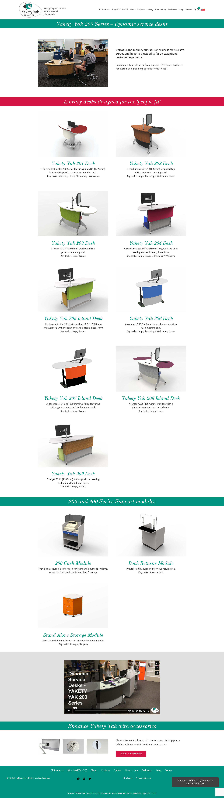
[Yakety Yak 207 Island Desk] (73, 369)
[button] (195, 9)
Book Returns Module (151, 563)
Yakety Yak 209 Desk (73, 473)
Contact (169, 770)
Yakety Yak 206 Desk (151, 318)
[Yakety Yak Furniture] (30, 10)
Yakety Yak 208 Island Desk (151, 398)
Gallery (117, 770)
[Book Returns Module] (151, 533)
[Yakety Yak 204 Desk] (151, 213)
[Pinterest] (84, 778)
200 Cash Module (73, 563)
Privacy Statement (143, 778)
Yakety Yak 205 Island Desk (73, 318)
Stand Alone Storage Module (73, 635)
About (94, 770)
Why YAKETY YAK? (77, 770)
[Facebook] (78, 778)
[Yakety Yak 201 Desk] (73, 134)
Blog (158, 770)
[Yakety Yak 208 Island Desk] (151, 369)
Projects (105, 770)
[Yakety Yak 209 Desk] (73, 444)
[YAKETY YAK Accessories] (73, 746)
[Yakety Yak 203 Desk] (73, 213)
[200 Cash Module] (73, 533)
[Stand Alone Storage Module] (73, 605)
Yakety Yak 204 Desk (151, 243)
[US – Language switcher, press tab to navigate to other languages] (203, 9)
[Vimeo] (89, 778)
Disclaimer (128, 778)
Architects (147, 770)
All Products (57, 770)
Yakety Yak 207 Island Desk (73, 398)
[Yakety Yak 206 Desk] (151, 289)
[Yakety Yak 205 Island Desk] (73, 289)
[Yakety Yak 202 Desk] (151, 134)
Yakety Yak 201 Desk (73, 163)
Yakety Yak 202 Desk (151, 163)
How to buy (131, 770)
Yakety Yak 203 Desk (73, 243)
